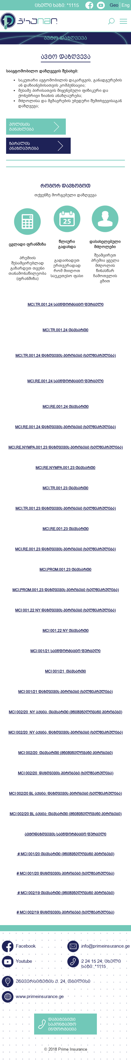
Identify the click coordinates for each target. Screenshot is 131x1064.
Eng (125, 5)
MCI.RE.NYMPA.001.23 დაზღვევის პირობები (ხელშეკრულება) (66, 448)
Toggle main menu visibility (123, 20)
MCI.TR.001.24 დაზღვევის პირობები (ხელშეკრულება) (66, 356)
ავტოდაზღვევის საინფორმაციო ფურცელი (65, 835)
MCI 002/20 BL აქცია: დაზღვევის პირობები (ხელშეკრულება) (65, 794)
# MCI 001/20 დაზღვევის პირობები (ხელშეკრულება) (65, 874)
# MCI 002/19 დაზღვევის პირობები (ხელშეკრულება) (65, 913)
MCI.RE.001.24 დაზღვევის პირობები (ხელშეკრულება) (65, 427)
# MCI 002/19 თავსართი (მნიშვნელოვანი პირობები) (65, 893)
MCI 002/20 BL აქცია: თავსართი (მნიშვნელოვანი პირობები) (66, 814)
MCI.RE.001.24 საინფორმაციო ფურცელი (65, 382)
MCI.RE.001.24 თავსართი (66, 407)
